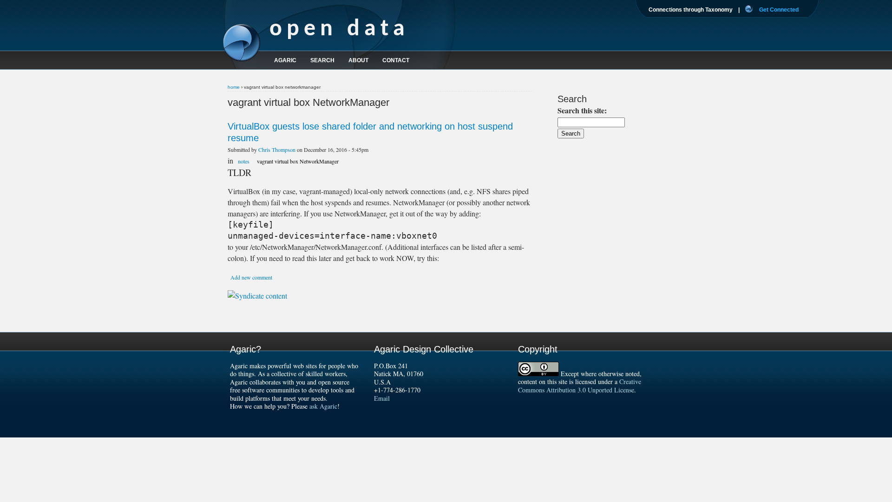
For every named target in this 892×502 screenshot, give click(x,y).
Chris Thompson (276, 149)
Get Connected (779, 10)
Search (322, 60)
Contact (395, 60)
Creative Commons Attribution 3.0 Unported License (579, 385)
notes (243, 161)
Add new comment (251, 277)
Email (382, 398)
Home (234, 87)
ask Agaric (323, 406)
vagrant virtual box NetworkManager (298, 161)
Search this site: (582, 110)
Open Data (339, 29)
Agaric (285, 60)
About (358, 60)
